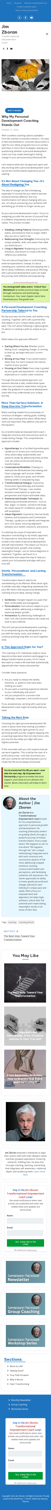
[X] (19, 18)
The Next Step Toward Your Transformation (25, 994)
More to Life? (16, 1366)
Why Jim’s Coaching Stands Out (35, 3)
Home (9, 3)
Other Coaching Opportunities (26, 10)
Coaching (12, 922)
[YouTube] (31, 18)
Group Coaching (19, 1404)
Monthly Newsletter (21, 1400)
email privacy (32, 1250)
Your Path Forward (19, 1375)
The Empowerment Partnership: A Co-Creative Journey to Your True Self (25, 1036)
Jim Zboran (9, 29)
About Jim (17, 3)
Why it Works (14, 110)
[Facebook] (25, 18)
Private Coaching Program (26, 7)
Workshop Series (19, 1409)
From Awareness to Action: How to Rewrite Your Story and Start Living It (25, 1079)
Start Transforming (19, 1384)
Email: (10, 1228)
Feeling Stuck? (17, 1370)
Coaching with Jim (26, 922)
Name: (10, 1216)
